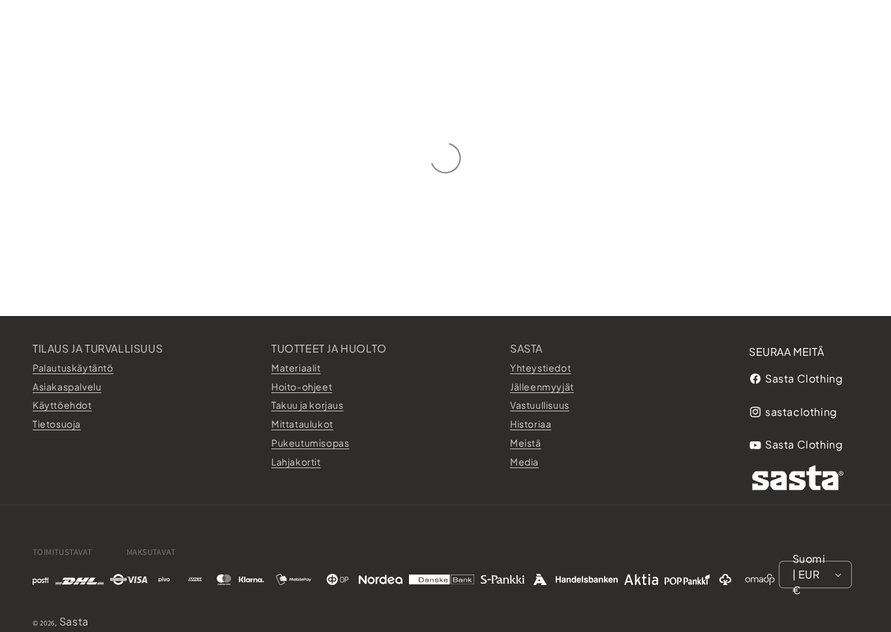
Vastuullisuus (539, 405)
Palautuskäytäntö (73, 367)
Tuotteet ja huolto (329, 348)
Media (524, 461)
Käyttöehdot (62, 405)
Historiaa (530, 424)
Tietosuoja (57, 424)
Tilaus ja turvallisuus (97, 348)
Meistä (525, 443)
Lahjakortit (296, 461)
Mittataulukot (302, 424)
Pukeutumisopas (310, 443)
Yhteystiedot (540, 367)
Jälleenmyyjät (542, 386)
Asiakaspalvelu (67, 386)
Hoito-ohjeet (301, 386)
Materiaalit (296, 367)
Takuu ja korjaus (307, 405)
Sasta (526, 348)
